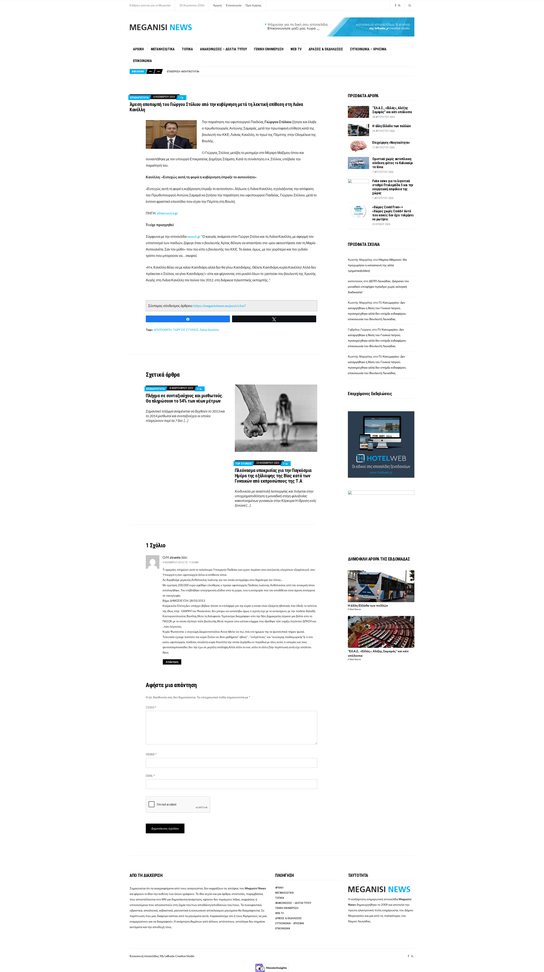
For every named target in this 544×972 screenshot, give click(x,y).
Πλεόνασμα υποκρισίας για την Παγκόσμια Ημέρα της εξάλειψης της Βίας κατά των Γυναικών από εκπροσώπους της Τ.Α (273, 476)
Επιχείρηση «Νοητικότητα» (391, 143)
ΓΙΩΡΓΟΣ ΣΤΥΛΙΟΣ (185, 329)
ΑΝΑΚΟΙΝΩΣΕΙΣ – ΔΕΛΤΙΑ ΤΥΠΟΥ (223, 49)
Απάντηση (172, 661)
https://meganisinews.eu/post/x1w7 (220, 306)
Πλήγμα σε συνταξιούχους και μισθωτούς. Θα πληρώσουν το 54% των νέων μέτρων (184, 398)
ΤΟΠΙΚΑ (187, 49)
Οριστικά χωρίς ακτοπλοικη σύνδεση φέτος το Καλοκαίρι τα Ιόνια (206, 71)
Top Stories (243, 463)
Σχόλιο (151, 707)
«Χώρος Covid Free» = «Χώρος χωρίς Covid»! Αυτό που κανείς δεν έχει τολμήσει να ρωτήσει (393, 213)
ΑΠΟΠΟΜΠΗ (162, 329)
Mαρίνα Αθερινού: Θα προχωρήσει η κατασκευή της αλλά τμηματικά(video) (377, 265)
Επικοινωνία (233, 5)
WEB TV (296, 49)
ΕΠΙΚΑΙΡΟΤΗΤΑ (139, 97)
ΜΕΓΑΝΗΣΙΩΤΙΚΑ (163, 49)
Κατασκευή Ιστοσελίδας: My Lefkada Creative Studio (162, 956)
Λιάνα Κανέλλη (209, 329)
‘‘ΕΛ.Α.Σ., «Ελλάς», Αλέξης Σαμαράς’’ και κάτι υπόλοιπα (392, 110)
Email (150, 776)
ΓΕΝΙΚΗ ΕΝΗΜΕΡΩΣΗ (268, 49)
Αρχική (217, 5)
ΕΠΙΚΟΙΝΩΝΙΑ (142, 61)
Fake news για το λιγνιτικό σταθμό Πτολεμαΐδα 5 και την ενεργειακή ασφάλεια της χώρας (392, 187)
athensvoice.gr (167, 213)
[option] (290, 71)
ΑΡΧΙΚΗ (138, 49)
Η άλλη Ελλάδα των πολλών (391, 126)
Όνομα (151, 754)
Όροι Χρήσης (253, 5)
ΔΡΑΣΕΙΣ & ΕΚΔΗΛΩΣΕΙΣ (326, 49)
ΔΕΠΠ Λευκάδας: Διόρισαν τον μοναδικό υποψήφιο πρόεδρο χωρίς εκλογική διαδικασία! (378, 286)
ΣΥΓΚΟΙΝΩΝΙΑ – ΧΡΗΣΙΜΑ (368, 49)
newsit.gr (194, 236)
